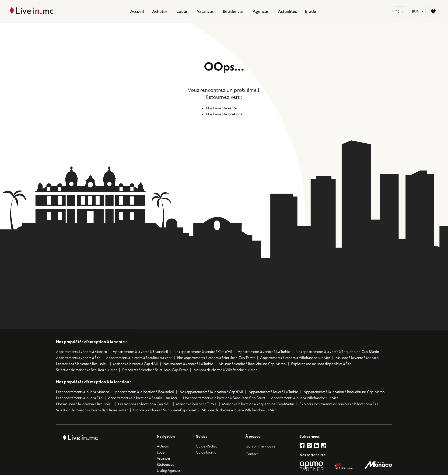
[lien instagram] (310, 445)
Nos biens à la (221, 108)
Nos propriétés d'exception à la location (92, 381)
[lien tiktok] (323, 445)
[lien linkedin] (317, 445)
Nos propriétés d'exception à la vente (90, 341)
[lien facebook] (303, 445)
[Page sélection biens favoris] (433, 11)
